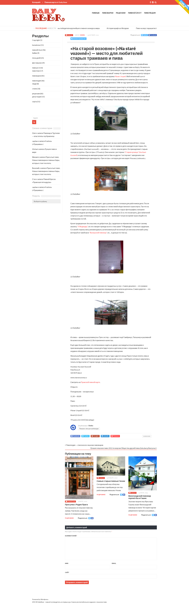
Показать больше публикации (89, 428)
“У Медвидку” (82, 226)
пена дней (36, 58)
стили (34, 89)
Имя (66, 563)
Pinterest (116, 436)
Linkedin (106, 436)
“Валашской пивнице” (98, 233)
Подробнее (69, 518)
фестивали (36, 63)
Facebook (153, 35)
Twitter (145, 35)
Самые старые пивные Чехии (111, 481)
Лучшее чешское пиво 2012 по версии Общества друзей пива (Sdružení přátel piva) (123, 448)
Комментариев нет (79, 38)
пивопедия (150, 13)
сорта (34, 101)
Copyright (36, 40)
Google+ (96, 436)
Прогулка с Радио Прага (76, 504)
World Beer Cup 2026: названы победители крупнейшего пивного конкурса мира (63, 28)
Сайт (67, 572)
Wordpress (44, 599)
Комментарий (71, 536)
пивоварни (107, 13)
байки (34, 53)
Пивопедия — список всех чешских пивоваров (84, 445)
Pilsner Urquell (120, 76)
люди (34, 84)
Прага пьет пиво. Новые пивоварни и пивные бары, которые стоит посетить (46, 160)
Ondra (82, 35)
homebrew (36, 45)
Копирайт (36, 2)
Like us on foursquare (40, 592)
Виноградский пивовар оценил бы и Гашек (139, 497)
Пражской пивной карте (90, 382)
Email (114, 563)
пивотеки (36, 71)
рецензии (120, 13)
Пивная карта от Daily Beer (56, 2)
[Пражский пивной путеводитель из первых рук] (48, 20)
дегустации (36, 97)
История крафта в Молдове (113, 28)
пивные (96, 13)
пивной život (135, 13)
